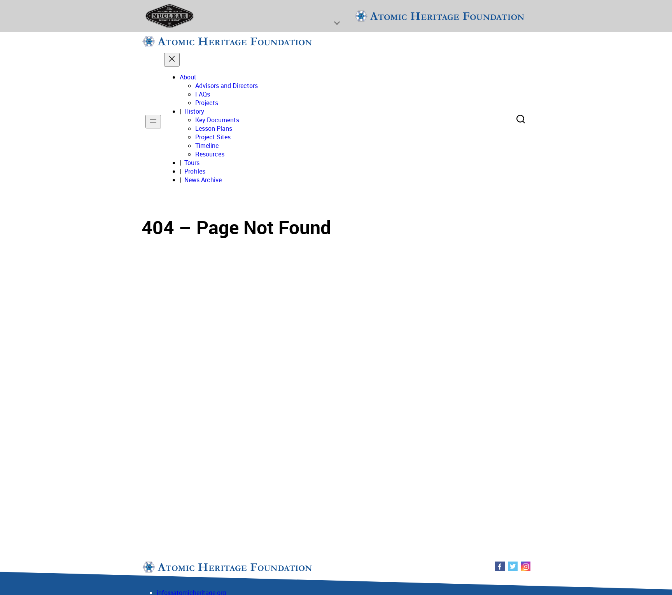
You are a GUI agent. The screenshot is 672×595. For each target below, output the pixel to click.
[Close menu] (172, 60)
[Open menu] (153, 121)
